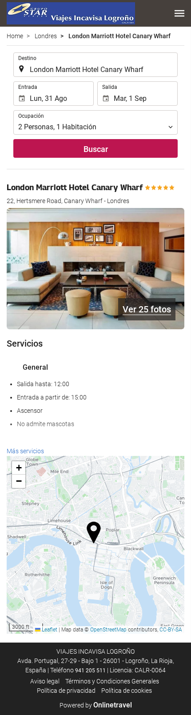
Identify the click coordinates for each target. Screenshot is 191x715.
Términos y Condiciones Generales (112, 681)
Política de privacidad (66, 690)
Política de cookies (126, 690)
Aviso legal (45, 681)
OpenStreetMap (108, 630)
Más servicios (25, 451)
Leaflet (48, 630)
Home (15, 36)
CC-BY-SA (170, 630)
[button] (179, 13)
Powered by (96, 705)
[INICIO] (71, 13)
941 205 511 (90, 670)
